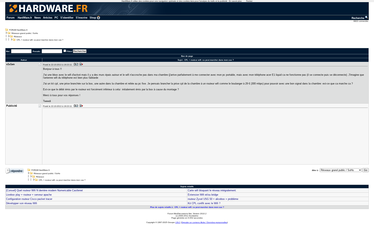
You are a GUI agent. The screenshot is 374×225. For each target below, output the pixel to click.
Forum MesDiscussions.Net (180, 214)
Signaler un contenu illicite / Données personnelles (204, 222)
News (37, 17)
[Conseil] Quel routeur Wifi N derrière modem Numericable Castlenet (44, 190)
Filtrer (69, 51)
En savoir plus (235, 1)
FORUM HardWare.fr (18, 30)
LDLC (177, 222)
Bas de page (187, 56)
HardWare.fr (25, 17)
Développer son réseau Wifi (21, 203)
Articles (47, 17)
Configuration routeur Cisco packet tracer (29, 199)
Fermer (249, 1)
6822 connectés (361, 21)
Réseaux (18, 36)
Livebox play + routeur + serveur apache (29, 194)
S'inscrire (81, 17)
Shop (93, 17)
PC (56, 17)
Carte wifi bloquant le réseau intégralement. (212, 190)
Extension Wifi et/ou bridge (203, 194)
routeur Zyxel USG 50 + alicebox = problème (213, 199)
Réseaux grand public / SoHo (24, 33)
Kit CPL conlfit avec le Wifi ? (204, 203)
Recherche (358, 18)
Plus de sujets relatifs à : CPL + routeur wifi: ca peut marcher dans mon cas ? (187, 207)
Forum (11, 17)
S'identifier (66, 17)
